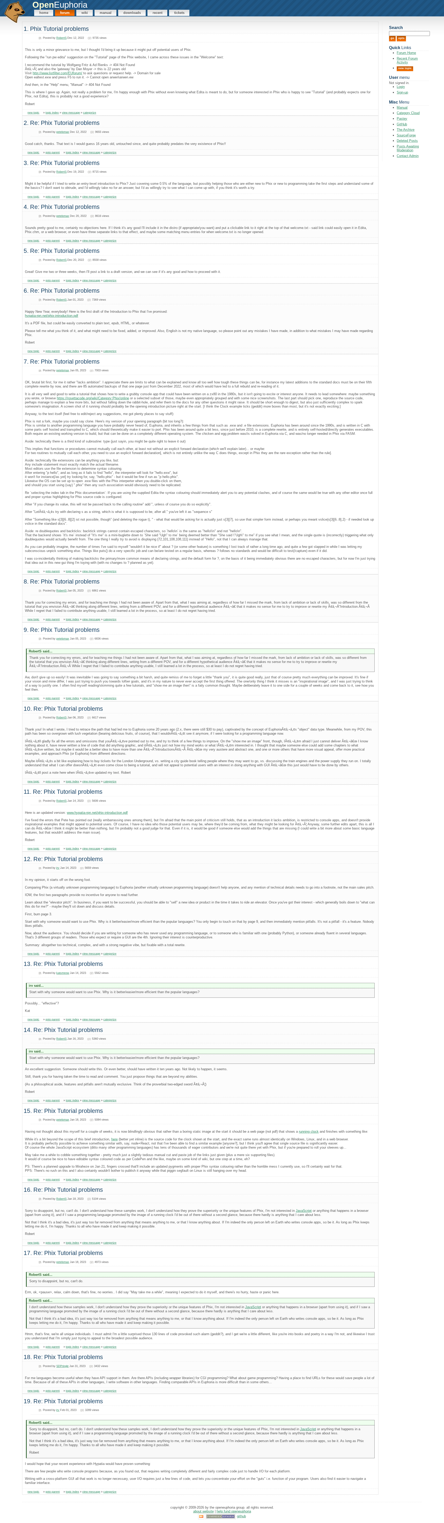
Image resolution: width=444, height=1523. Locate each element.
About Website (203, 1511)
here (114, 1139)
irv (57, 867)
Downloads (132, 13)
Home (43, 13)
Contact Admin (408, 156)
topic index (52, 112)
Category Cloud (408, 113)
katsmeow (62, 972)
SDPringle (62, 1366)
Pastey (402, 119)
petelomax (62, 131)
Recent (157, 13)
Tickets (179, 13)
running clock (309, 1131)
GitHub (402, 124)
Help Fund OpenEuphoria (234, 1511)
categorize (89, 112)
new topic (33, 112)
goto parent (52, 152)
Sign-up (402, 92)
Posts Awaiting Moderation (408, 148)
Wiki (84, 13)
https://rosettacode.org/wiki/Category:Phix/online (93, 398)
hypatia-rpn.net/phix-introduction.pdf (51, 316)
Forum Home (406, 53)
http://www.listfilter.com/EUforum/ (57, 73)
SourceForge (406, 135)
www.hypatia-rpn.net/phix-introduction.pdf (97, 813)
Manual (106, 13)
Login (401, 87)
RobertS (61, 37)
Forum (65, 13)
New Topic (405, 68)
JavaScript (304, 1211)
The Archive (405, 130)
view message (71, 112)
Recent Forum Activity (407, 60)
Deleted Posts (407, 141)
